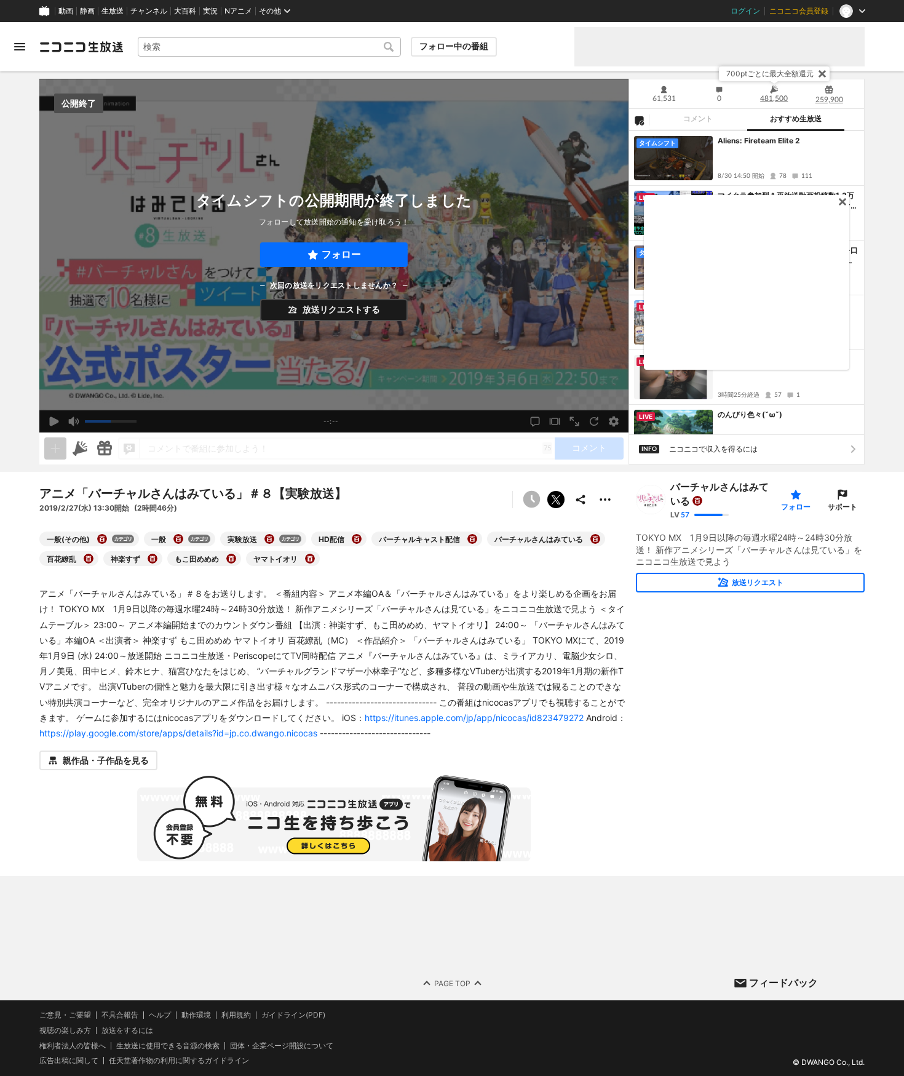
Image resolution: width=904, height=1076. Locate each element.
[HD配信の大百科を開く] (357, 539)
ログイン (745, 11)
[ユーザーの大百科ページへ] (697, 501)
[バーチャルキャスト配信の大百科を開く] (472, 539)
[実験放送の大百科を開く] (269, 539)
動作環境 (196, 1015)
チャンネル (148, 11)
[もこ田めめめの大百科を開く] (231, 559)
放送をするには (127, 1030)
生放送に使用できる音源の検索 (168, 1046)
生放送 (112, 11)
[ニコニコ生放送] (81, 46)
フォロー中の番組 (453, 46)
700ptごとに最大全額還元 (770, 73)
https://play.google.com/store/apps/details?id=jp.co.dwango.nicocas (178, 733)
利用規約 (236, 1015)
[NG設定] (639, 120)
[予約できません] (531, 499)
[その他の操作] (605, 499)
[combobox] (269, 47)
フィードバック (783, 982)
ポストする (556, 499)
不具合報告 (119, 1015)
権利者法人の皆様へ (72, 1045)
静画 (87, 11)
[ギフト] (104, 448)
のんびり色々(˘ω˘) (750, 414)
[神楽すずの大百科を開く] (152, 559)
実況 (210, 11)
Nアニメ (238, 11)
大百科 (185, 11)
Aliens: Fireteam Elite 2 (759, 140)
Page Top (452, 983)
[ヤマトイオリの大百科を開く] (310, 559)
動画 (65, 11)
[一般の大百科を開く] (178, 539)
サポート (842, 506)
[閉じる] (822, 73)
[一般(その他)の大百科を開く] (102, 539)
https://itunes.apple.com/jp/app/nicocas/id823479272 (474, 717)
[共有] (580, 499)
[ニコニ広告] (80, 448)
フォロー (341, 254)
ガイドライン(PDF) (293, 1015)
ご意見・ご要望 (65, 1014)
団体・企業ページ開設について (281, 1046)
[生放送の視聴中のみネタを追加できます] (55, 448)
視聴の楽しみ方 (65, 1030)
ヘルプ (160, 1015)
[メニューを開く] (19, 46)
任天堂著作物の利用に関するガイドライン (179, 1061)
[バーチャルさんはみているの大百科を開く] (595, 539)
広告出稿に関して (68, 1061)
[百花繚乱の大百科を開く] (88, 559)
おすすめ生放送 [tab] (796, 118)
